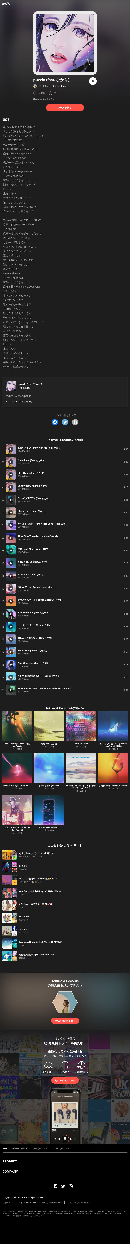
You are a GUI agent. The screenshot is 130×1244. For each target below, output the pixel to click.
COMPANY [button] (10, 1171)
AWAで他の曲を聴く (65, 1020)
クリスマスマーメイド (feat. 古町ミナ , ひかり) (17, 828)
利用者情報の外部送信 (51, 1202)
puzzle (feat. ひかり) (30, 384)
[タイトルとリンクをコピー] (75, 422)
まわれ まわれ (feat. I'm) (49, 785)
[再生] (93, 81)
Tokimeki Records (59, 86)
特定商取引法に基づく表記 (79, 1202)
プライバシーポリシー (26, 1202)
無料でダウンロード (65, 1080)
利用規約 (6, 1202)
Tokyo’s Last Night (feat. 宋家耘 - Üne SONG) (17, 744)
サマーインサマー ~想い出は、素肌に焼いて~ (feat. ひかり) (81, 786)
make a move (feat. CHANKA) (16, 785)
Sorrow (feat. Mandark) (49, 827)
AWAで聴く (65, 107)
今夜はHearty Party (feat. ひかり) (113, 785)
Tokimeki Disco (81, 743)
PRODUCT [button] (10, 1161)
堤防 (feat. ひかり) (49, 743)
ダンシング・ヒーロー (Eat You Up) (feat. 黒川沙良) (113, 744)
